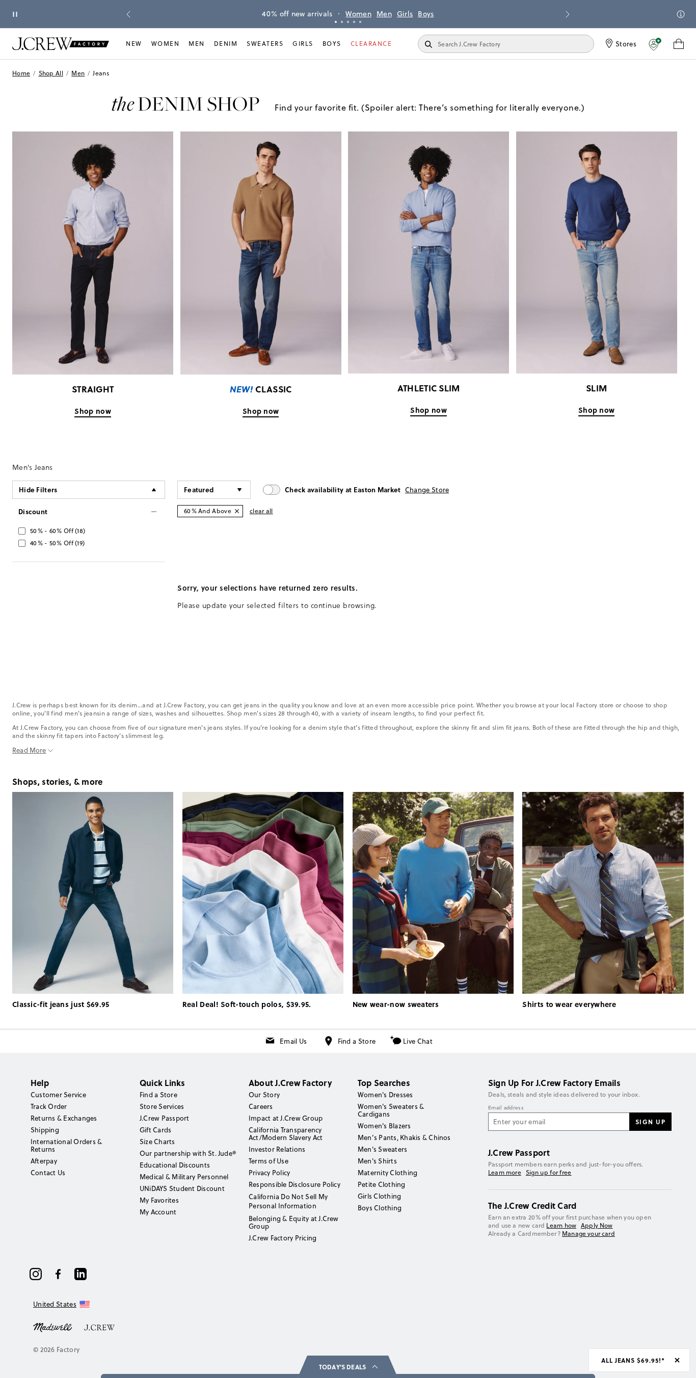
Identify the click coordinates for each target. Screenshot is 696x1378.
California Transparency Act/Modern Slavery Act (286, 1133)
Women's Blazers (384, 1125)
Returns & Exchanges (64, 1118)
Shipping (45, 1129)
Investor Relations (277, 1149)
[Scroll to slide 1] (336, 22)
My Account (158, 1211)
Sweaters (265, 43)
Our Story (264, 1094)
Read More (29, 750)
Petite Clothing (382, 1184)
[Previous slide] (128, 14)
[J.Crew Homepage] (60, 43)
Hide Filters (38, 489)
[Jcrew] (99, 1326)
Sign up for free (549, 1173)
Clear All (261, 511)
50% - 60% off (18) (57, 530)
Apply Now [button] (597, 1225)
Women (358, 14)
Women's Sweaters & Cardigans (391, 1110)
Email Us (293, 1041)
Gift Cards (155, 1129)
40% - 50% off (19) (57, 543)
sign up (650, 1121)
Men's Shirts (377, 1160)
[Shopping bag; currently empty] (678, 44)
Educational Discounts (175, 1165)
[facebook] (58, 1274)
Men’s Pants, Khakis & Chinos (404, 1137)
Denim (226, 43)
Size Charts (157, 1141)
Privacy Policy (269, 1172)
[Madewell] (52, 1326)
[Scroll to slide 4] (354, 22)
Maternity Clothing (387, 1172)
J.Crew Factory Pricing (282, 1237)
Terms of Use (268, 1160)
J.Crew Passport (165, 1118)
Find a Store (357, 1041)
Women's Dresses (385, 1094)
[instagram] (35, 1274)
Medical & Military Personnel (184, 1176)
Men (384, 14)
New (134, 43)
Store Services (162, 1106)
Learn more (504, 1172)
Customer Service (58, 1094)
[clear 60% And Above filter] (237, 511)
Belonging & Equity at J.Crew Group (294, 1222)
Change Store (427, 489)
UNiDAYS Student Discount (182, 1188)
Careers (261, 1106)
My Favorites (159, 1200)
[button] (655, 44)
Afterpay (44, 1160)
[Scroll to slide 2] (342, 22)
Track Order (49, 1106)
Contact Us (48, 1172)
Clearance (371, 43)
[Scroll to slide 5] (360, 22)
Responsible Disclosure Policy (294, 1184)
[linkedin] (80, 1274)
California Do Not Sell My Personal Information (288, 1201)
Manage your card (588, 1233)
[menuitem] (134, 44)
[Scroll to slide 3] (348, 22)
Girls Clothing (379, 1196)
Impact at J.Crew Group (286, 1118)
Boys (426, 14)
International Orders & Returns (66, 1145)
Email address (506, 1108)
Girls (405, 14)
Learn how (561, 1225)
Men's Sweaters (382, 1149)
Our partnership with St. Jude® (188, 1153)
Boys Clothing (379, 1207)
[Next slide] (567, 14)
